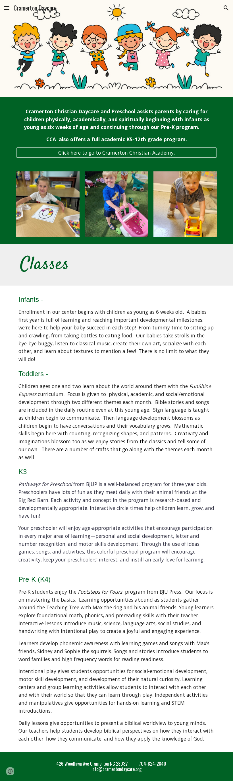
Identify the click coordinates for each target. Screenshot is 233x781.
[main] (116, 125)
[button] (7, 8)
